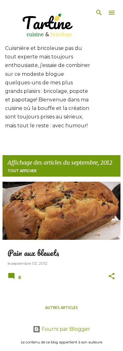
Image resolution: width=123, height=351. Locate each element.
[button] (111, 276)
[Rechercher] (99, 12)
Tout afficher (22, 171)
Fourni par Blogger (65, 329)
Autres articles (61, 308)
